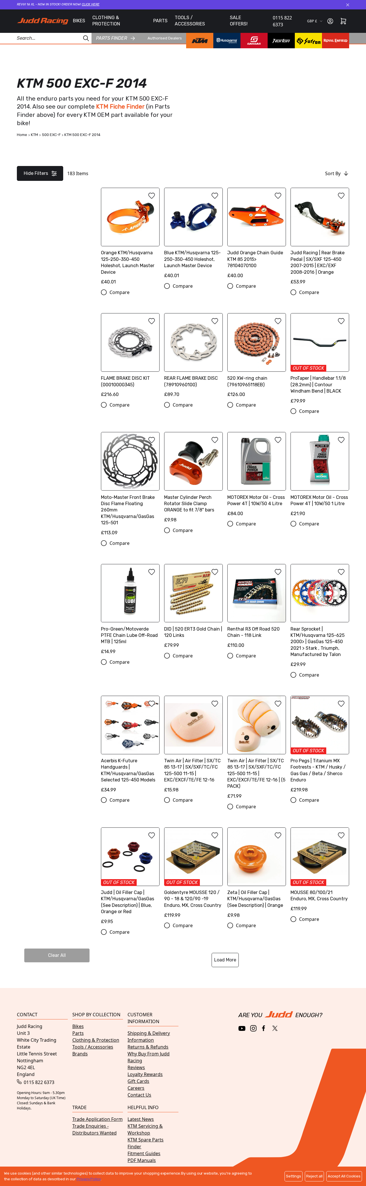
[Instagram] (253, 1028)
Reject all (314, 1176)
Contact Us (139, 1095)
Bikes (78, 1026)
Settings (293, 1176)
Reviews (136, 1067)
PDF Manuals (142, 1160)
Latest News (141, 1119)
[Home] (42, 21)
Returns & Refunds (148, 1047)
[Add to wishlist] (151, 195)
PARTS (160, 20)
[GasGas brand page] (254, 40)
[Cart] (343, 21)
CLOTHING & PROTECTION (106, 21)
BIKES (79, 20)
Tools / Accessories (92, 1047)
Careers (136, 1088)
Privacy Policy (89, 1179)
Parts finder (111, 38)
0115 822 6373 (282, 21)
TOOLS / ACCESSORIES (190, 21)
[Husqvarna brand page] (226, 40)
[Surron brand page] (308, 40)
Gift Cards (138, 1081)
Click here (91, 4)
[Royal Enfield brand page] (335, 40)
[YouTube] (242, 1028)
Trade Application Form (97, 1119)
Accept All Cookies (344, 1176)
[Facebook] (264, 1028)
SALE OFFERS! (239, 21)
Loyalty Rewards (145, 1074)
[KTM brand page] (199, 40)
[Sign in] (330, 21)
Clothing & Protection (95, 1040)
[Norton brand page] (281, 40)
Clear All (57, 955)
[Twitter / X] (275, 1028)
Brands (80, 1054)
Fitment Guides (144, 1153)
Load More (225, 960)
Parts (78, 1033)
